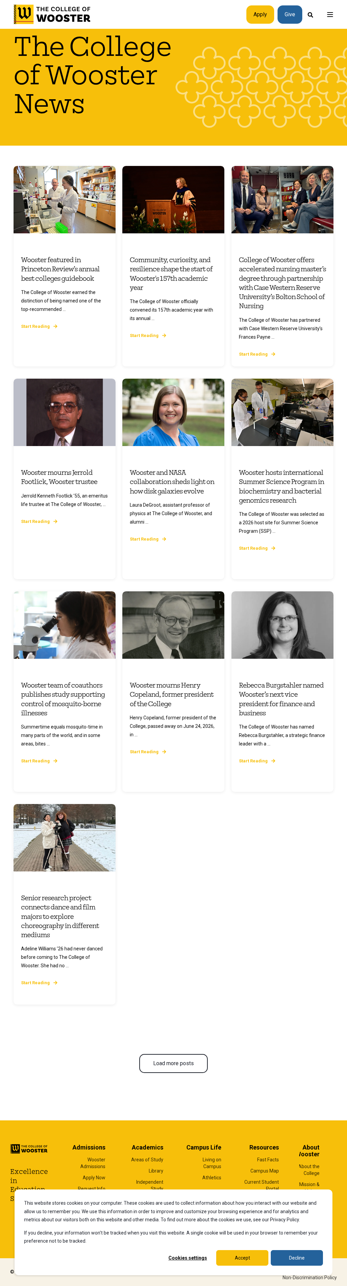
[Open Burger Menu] (330, 14)
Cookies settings (187, 1258)
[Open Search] (310, 14)
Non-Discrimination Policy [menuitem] (310, 1277)
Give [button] (290, 14)
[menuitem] (87, 1163)
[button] (173, 1063)
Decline (297, 1258)
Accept (242, 1258)
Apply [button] (260, 14)
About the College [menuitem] (309, 1170)
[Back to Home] (52, 14)
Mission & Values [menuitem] (309, 1188)
